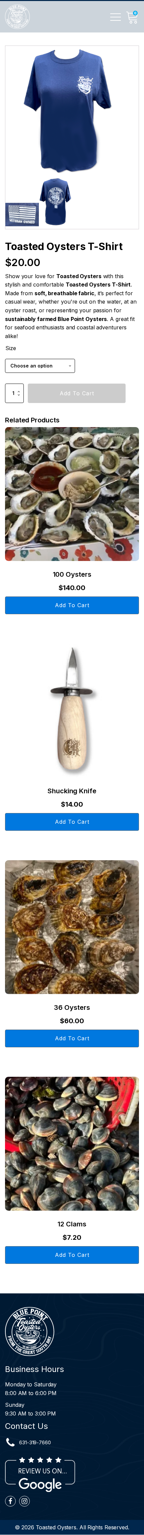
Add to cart (77, 393)
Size (10, 348)
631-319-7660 (35, 1442)
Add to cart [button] (72, 605)
